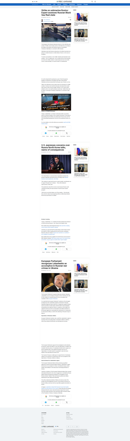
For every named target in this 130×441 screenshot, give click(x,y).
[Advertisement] (56, 70)
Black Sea (68, 136)
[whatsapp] (77, 427)
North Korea (48, 252)
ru (36, 1)
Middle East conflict (69, 414)
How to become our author (57, 432)
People (86, 4)
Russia (47, 136)
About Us (42, 429)
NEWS (74, 10)
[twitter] (73, 427)
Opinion (79, 4)
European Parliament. (53, 298)
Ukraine (51, 136)
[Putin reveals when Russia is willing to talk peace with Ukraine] (81, 17)
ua (32, 1)
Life (54, 4)
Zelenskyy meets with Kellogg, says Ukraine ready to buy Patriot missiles (80, 40)
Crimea (43, 136)
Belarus (52, 405)
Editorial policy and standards (58, 429)
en (34, 1)
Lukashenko (57, 405)
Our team (42, 433)
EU (42, 405)
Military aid (53, 252)
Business (72, 4)
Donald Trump (68, 417)
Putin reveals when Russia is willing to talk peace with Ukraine (80, 24)
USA (57, 252)
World (59, 4)
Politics (65, 4)
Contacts (54, 433)
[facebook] (68, 427)
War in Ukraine (46, 4)
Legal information (44, 432)
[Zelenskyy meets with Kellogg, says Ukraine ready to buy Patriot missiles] (81, 33)
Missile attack (56, 136)
